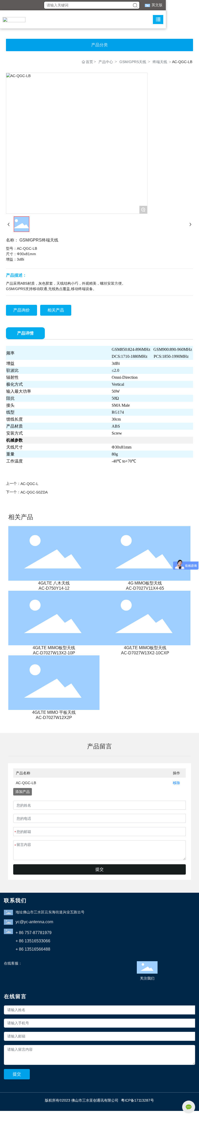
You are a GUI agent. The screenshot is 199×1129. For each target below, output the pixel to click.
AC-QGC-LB (26, 783)
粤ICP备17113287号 (137, 1100)
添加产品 (22, 792)
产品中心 (105, 62)
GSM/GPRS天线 (132, 62)
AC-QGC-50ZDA (34, 492)
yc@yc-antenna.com (34, 922)
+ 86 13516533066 (33, 941)
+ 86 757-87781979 (34, 932)
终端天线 (160, 62)
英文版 (157, 5)
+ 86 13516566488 (33, 949)
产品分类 (99, 45)
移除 (176, 783)
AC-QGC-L (29, 484)
